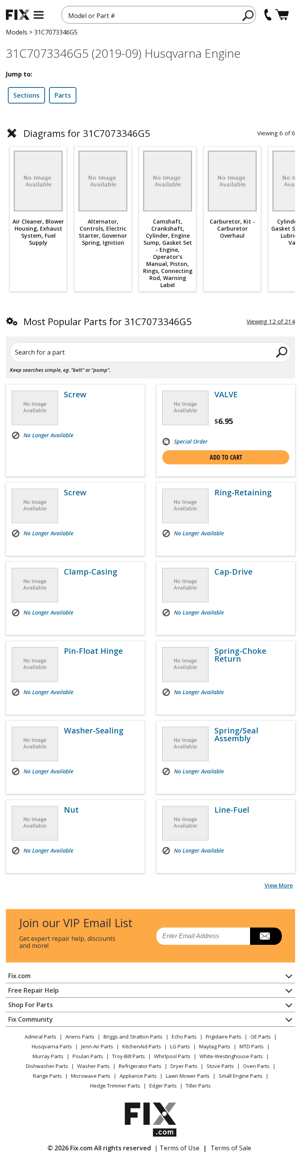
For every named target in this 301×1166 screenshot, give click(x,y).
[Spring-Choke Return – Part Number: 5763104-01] (185, 664)
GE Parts (260, 1036)
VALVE (226, 394)
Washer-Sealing (93, 731)
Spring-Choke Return (240, 655)
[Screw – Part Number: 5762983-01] (35, 408)
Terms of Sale (230, 1148)
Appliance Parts (138, 1075)
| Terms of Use (176, 1148)
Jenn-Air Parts (97, 1046)
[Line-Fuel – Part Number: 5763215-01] (185, 823)
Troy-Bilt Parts (128, 1056)
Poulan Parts (88, 1056)
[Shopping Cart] (282, 14)
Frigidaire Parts (223, 1036)
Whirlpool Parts (172, 1056)
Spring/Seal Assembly (236, 734)
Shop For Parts (30, 1004)
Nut (71, 810)
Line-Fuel (231, 810)
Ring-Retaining (243, 493)
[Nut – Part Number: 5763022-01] (35, 823)
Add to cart (226, 457)
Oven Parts (256, 1066)
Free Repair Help (33, 990)
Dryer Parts (184, 1066)
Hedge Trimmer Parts (115, 1085)
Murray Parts (48, 1056)
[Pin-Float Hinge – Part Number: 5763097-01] (35, 664)
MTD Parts (251, 1046)
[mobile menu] (39, 14)
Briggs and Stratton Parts (133, 1036)
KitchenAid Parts (141, 1046)
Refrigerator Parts (140, 1066)
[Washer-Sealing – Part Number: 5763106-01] (35, 744)
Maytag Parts (214, 1046)
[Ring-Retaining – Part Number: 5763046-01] (185, 506)
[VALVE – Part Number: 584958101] (185, 408)
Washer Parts (93, 1066)
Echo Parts (184, 1036)
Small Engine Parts (241, 1075)
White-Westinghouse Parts (231, 1056)
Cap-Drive (233, 572)
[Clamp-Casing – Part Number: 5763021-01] (35, 585)
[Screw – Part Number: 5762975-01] (35, 506)
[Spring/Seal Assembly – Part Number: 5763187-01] (185, 744)
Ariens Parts (79, 1036)
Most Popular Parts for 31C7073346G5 (108, 321)
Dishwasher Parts (47, 1066)
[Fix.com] (17, 14)
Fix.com (19, 975)
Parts (62, 95)
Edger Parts (163, 1085)
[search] (248, 15)
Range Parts (47, 1075)
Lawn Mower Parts (188, 1075)
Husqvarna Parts (52, 1046)
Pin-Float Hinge (93, 651)
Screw (75, 394)
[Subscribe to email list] (266, 936)
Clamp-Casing (90, 572)
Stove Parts (220, 1066)
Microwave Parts (91, 1075)
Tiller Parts (198, 1085)
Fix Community (30, 1019)
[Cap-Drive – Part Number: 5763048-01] (185, 585)
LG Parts (180, 1046)
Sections (26, 95)
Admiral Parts (40, 1036)
